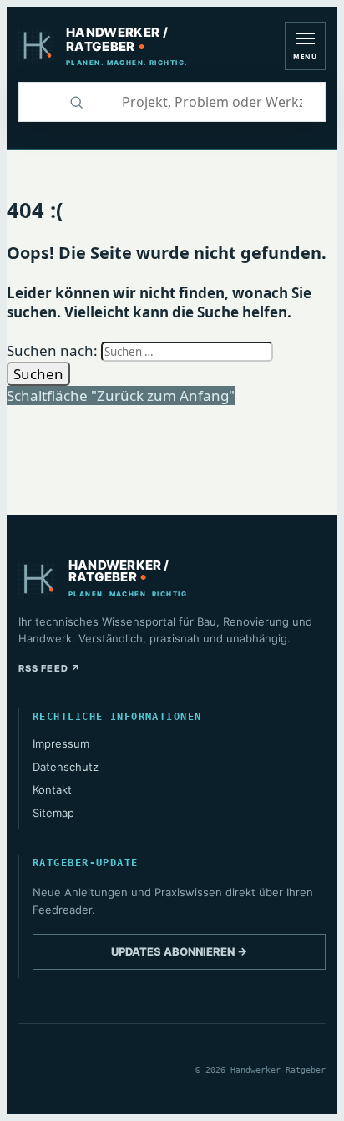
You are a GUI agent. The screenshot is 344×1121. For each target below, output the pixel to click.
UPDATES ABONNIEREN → (179, 951)
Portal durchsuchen (37, 102)
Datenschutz (66, 767)
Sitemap (53, 812)
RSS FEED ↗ (49, 668)
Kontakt (52, 789)
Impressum (61, 743)
